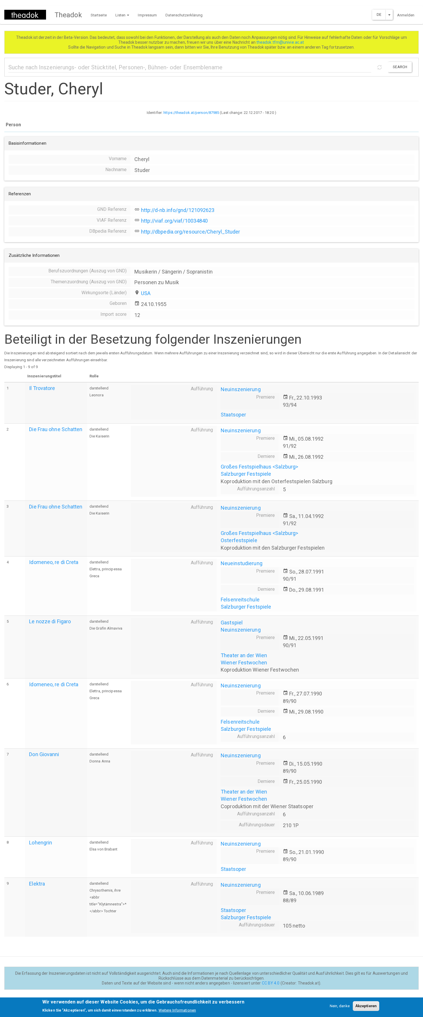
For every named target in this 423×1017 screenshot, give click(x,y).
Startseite (99, 15)
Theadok (68, 15)
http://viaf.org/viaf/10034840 (174, 221)
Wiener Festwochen (244, 662)
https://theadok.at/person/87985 (191, 112)
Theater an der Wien (244, 655)
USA (145, 293)
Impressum (147, 15)
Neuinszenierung (241, 389)
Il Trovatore (42, 388)
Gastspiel (232, 623)
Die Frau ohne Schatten (55, 429)
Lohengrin (40, 843)
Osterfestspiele (239, 540)
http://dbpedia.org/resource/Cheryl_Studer (190, 232)
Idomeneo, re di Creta (53, 562)
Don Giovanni (44, 754)
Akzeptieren (366, 1006)
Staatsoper (233, 415)
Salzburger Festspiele (246, 474)
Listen (121, 15)
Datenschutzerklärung (184, 15)
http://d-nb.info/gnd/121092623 (178, 210)
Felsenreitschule (240, 600)
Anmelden (405, 15)
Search (400, 67)
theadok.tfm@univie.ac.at (280, 42)
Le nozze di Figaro (50, 621)
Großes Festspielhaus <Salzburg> (259, 467)
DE (379, 14)
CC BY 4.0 (271, 983)
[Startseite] (27, 15)
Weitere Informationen (177, 1010)
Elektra (37, 884)
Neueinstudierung (241, 563)
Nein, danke (340, 1006)
